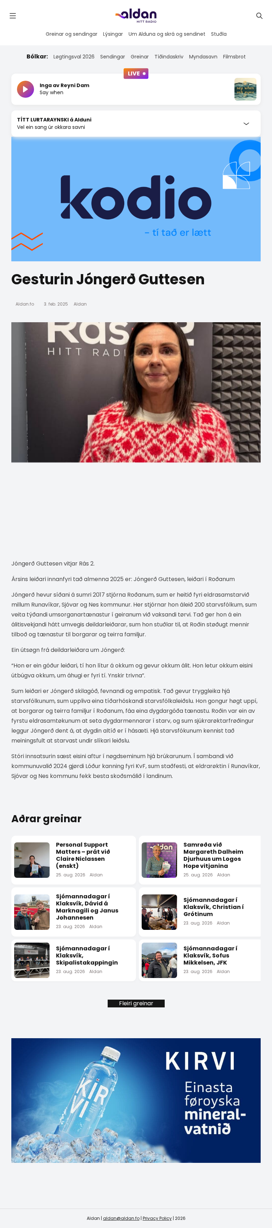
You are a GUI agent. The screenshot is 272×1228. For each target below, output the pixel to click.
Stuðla (219, 34)
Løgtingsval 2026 (74, 56)
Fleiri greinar (136, 1003)
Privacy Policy (157, 1218)
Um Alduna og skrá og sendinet (167, 34)
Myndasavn (203, 56)
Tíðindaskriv (168, 56)
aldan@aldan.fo (121, 1218)
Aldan (80, 304)
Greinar (140, 56)
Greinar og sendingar (71, 34)
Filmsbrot (234, 56)
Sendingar (112, 56)
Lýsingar (113, 34)
